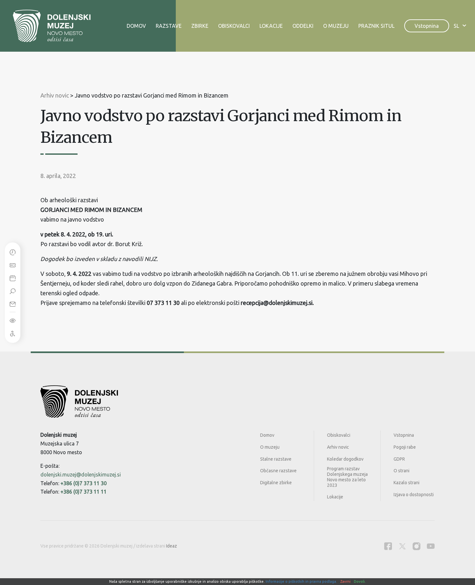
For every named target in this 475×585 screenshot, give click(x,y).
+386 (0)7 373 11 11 (83, 492)
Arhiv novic (338, 447)
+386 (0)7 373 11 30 (83, 483)
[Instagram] (416, 546)
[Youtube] (431, 546)
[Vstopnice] (13, 265)
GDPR (399, 459)
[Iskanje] (13, 290)
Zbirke (199, 26)
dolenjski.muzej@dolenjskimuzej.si (80, 474)
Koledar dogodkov (345, 459)
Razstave (169, 26)
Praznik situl (376, 26)
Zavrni (345, 581)
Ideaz (171, 545)
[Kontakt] (13, 303)
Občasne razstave (278, 470)
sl (456, 26)
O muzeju (336, 26)
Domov (136, 26)
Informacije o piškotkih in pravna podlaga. (301, 581)
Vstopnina (427, 26)
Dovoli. (360, 581)
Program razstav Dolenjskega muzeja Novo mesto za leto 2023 (347, 476)
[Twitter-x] (402, 546)
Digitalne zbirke (276, 482)
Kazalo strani (406, 482)
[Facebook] (388, 546)
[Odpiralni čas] (13, 252)
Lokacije (271, 26)
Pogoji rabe (405, 447)
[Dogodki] (13, 278)
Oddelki (302, 26)
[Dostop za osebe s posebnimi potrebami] (13, 333)
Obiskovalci (234, 26)
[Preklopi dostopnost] (13, 320)
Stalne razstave (275, 459)
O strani (401, 470)
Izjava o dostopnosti (414, 494)
